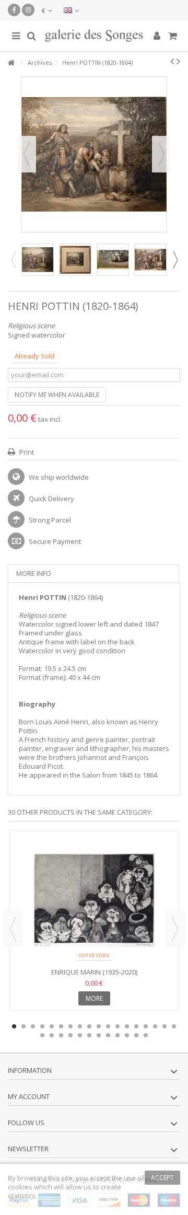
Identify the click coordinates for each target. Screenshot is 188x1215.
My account (29, 1096)
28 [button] (127, 1035)
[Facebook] (14, 10)
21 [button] (61, 1035)
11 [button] (108, 1026)
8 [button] (80, 1026)
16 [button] (155, 1026)
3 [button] (33, 1026)
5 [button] (52, 1026)
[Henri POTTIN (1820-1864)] (37, 259)
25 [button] (99, 1035)
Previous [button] (26, 154)
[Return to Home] (11, 63)
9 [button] (89, 1026)
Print (26, 452)
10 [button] (99, 1026)
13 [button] (127, 1026)
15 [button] (146, 1026)
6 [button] (61, 1026)
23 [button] (80, 1035)
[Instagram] (28, 10)
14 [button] (136, 1026)
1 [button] (14, 1026)
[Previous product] (172, 61)
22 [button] (70, 1035)
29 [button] (136, 1035)
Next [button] (161, 154)
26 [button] (108, 1035)
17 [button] (164, 1026)
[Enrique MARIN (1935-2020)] (94, 900)
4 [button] (42, 1026)
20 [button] (52, 1035)
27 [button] (117, 1035)
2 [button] (23, 1026)
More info (33, 573)
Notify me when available (57, 394)
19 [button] (42, 1035)
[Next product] (178, 61)
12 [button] (117, 1026)
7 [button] (70, 1026)
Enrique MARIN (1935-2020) (94, 972)
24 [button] (89, 1035)
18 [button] (174, 1026)
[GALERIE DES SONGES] (94, 36)
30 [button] (146, 1035)
